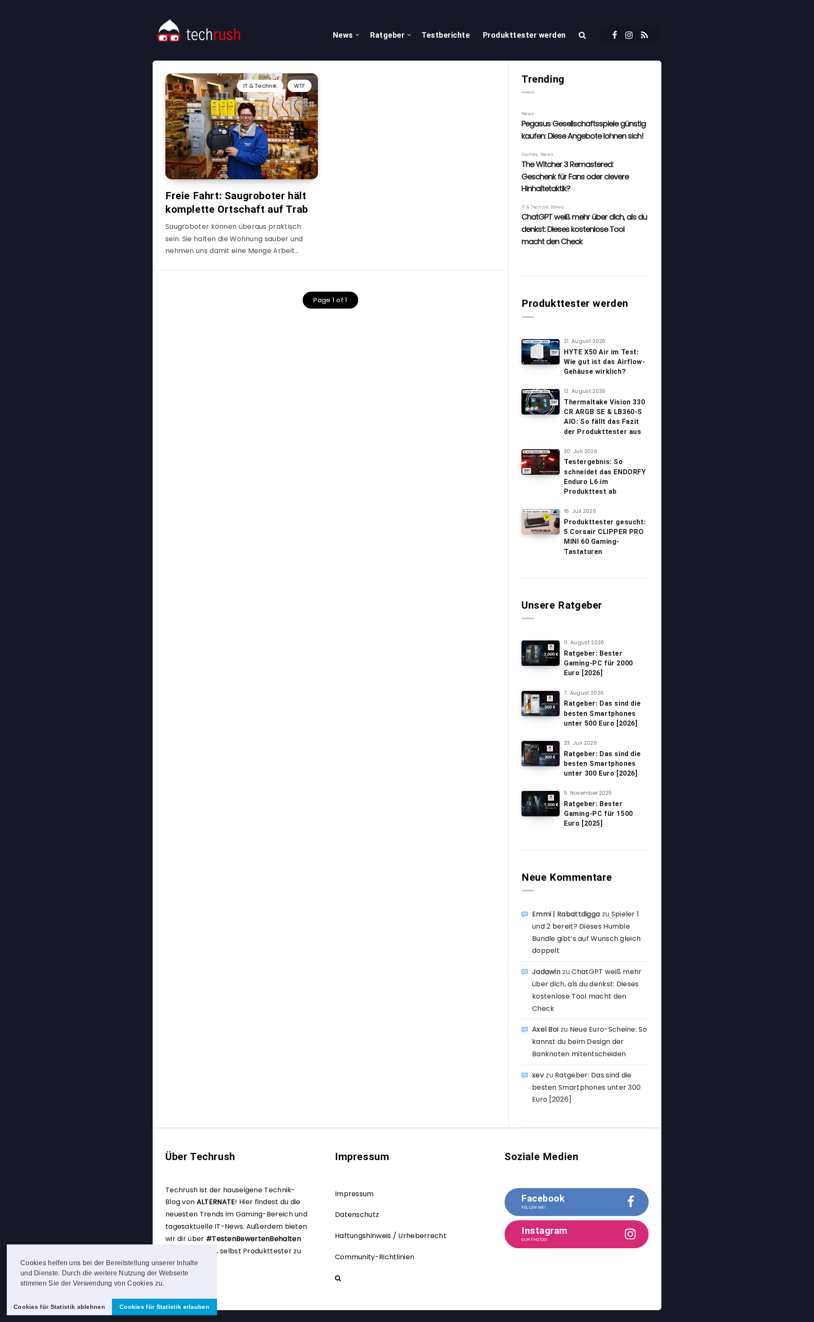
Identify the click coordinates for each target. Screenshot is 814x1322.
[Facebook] (614, 35)
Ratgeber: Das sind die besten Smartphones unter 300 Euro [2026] (602, 763)
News (343, 35)
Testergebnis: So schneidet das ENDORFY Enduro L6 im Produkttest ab (605, 476)
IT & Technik (260, 86)
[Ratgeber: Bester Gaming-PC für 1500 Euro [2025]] (540, 803)
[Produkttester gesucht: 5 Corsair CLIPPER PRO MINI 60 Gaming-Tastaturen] (540, 521)
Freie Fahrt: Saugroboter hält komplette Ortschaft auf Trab (236, 202)
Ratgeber (387, 35)
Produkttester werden (524, 35)
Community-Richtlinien (374, 1257)
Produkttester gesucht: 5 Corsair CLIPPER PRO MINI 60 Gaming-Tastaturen (605, 537)
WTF (299, 86)
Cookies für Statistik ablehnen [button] (59, 1306)
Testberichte (445, 35)
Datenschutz (357, 1214)
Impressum (354, 1194)
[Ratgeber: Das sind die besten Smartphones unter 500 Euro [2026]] (540, 703)
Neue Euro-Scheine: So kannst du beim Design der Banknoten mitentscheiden (589, 1041)
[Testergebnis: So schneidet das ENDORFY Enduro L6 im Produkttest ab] (540, 462)
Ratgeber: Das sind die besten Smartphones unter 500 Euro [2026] (602, 713)
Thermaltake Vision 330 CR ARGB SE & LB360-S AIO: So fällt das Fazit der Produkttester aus (604, 417)
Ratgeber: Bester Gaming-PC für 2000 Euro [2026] (598, 663)
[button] (167, 1284)
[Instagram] (629, 35)
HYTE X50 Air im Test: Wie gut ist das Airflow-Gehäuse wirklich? (604, 362)
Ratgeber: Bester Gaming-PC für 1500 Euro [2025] (598, 813)
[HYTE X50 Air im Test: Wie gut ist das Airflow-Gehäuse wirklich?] (540, 352)
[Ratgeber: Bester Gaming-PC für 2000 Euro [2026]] (540, 653)
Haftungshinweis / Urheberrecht (390, 1236)
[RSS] (644, 35)
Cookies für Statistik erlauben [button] (164, 1306)
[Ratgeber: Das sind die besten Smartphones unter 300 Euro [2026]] (540, 753)
